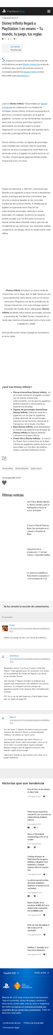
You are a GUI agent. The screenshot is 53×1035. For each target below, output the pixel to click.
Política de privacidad (33, 1022)
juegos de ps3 (36, 468)
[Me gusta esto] (44, 796)
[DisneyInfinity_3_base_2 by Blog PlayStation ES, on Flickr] (26, 172)
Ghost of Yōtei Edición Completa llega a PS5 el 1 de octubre (38, 837)
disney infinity (8, 468)
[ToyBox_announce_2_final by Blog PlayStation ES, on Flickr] (22, 260)
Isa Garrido (15, 46)
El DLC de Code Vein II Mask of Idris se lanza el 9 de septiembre (38, 927)
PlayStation (15, 11)
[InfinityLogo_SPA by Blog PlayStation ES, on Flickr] (26, 87)
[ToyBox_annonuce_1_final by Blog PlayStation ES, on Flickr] (22, 281)
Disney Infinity (30, 71)
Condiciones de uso (12, 1022)
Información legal (11, 1027)
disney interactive (21, 468)
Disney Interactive (31, 64)
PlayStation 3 (23, 75)
